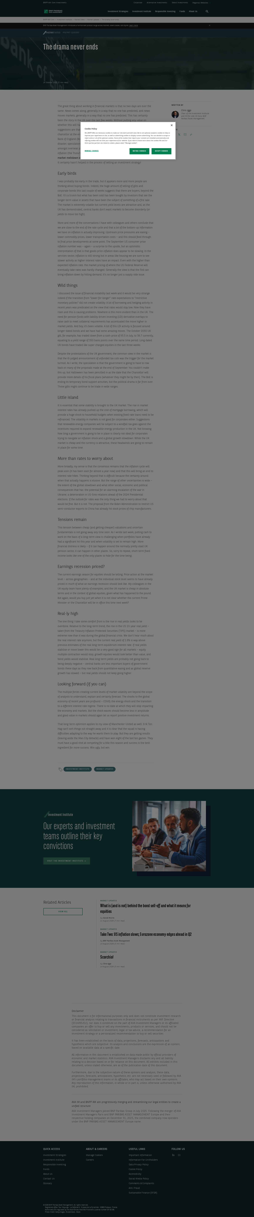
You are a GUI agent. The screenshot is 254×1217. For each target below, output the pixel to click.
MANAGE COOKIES (92, 151)
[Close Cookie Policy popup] (171, 125)
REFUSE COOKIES (139, 151)
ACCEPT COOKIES (161, 151)
